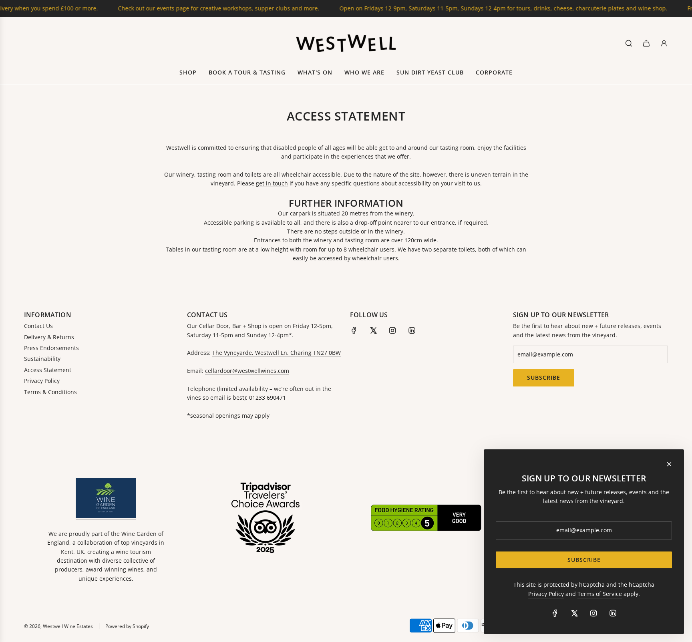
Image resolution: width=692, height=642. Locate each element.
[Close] (669, 464)
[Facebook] (354, 330)
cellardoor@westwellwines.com (247, 370)
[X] (373, 330)
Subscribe (543, 377)
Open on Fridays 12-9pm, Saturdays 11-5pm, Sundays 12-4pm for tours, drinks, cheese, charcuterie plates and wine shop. (490, 8)
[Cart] (646, 43)
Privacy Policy (546, 594)
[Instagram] (392, 330)
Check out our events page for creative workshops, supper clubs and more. (205, 8)
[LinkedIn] (411, 330)
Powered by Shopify (127, 626)
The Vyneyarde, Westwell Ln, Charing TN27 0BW (276, 352)
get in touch (272, 183)
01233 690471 (267, 397)
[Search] (629, 43)
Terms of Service (599, 594)
